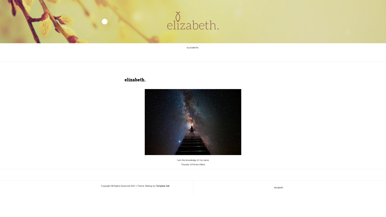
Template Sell (162, 186)
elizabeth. (193, 48)
